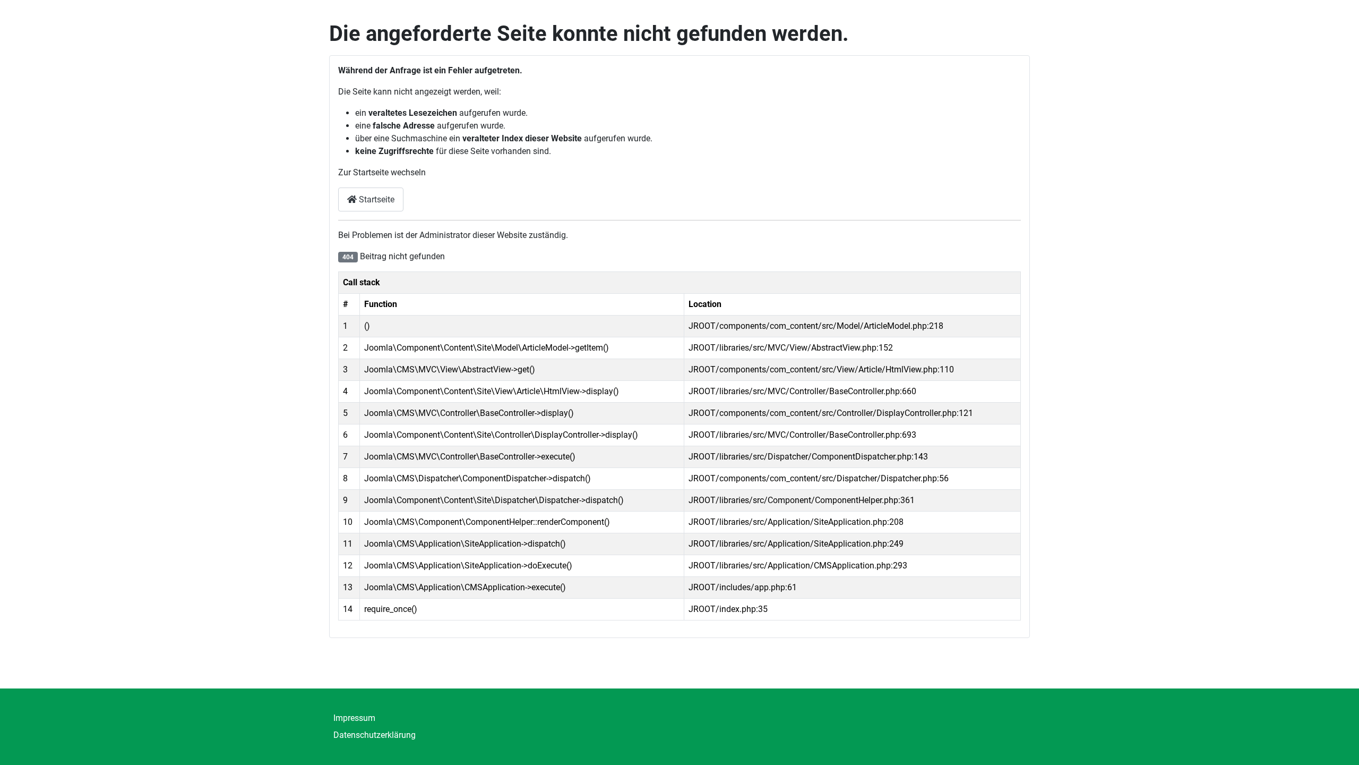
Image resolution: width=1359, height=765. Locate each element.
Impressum (354, 718)
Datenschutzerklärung (374, 735)
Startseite (375, 199)
